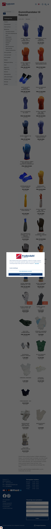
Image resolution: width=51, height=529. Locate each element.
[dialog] (25, 264)
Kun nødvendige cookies (25, 271)
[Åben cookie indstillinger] (1, 527)
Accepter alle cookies (25, 274)
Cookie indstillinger (14, 268)
